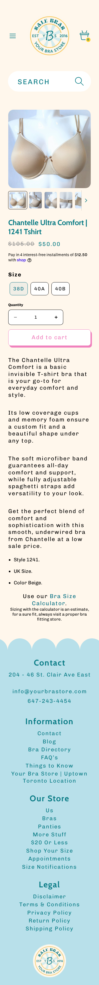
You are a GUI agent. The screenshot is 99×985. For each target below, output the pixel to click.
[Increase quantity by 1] (56, 317)
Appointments (49, 858)
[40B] (60, 295)
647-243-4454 (50, 701)
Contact (49, 733)
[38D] (18, 295)
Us (50, 810)
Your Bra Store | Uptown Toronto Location (49, 777)
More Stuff (50, 834)
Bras (49, 818)
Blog (49, 741)
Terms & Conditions (49, 904)
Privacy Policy (49, 912)
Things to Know (50, 765)
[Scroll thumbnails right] (85, 200)
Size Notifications (49, 867)
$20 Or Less (49, 842)
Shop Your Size (49, 850)
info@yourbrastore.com (49, 691)
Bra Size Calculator (54, 599)
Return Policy (50, 920)
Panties (49, 826)
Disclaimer (49, 896)
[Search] (78, 81)
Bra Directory (49, 749)
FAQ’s (49, 757)
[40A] (39, 295)
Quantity (15, 305)
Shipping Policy (50, 928)
